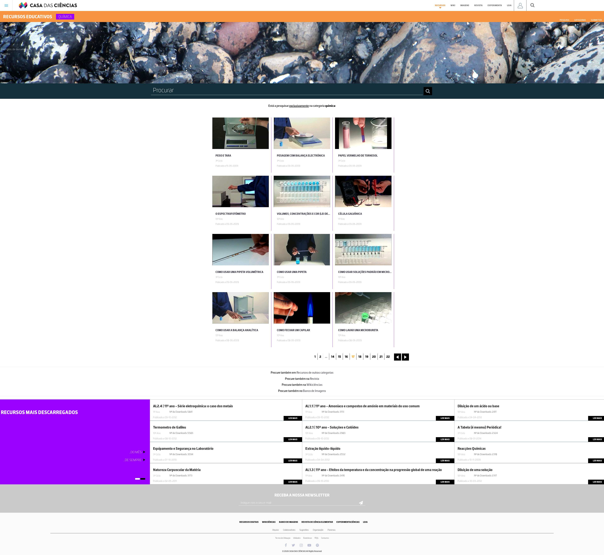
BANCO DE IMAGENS (288, 522)
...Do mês (135, 452)
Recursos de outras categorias (314, 372)
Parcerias (331, 530)
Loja (509, 5)
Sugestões (304, 530)
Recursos (440, 5)
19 (366, 357)
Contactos (325, 538)
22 (388, 357)
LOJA (365, 522)
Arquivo (275, 530)
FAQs (316, 538)
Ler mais (292, 418)
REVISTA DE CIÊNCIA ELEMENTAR (317, 522)
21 (381, 357)
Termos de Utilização (282, 538)
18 (359, 357)
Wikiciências (314, 385)
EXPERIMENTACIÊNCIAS (348, 522)
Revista (478, 5)
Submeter (596, 20)
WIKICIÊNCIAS (269, 522)
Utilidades (296, 538)
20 (374, 357)
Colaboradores (289, 530)
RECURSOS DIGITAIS (249, 522)
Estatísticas (307, 538)
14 (332, 357)
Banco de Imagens (314, 391)
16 (346, 357)
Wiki (452, 5)
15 (339, 357)
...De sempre (132, 460)
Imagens (464, 5)
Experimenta (495, 5)
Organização (318, 530)
